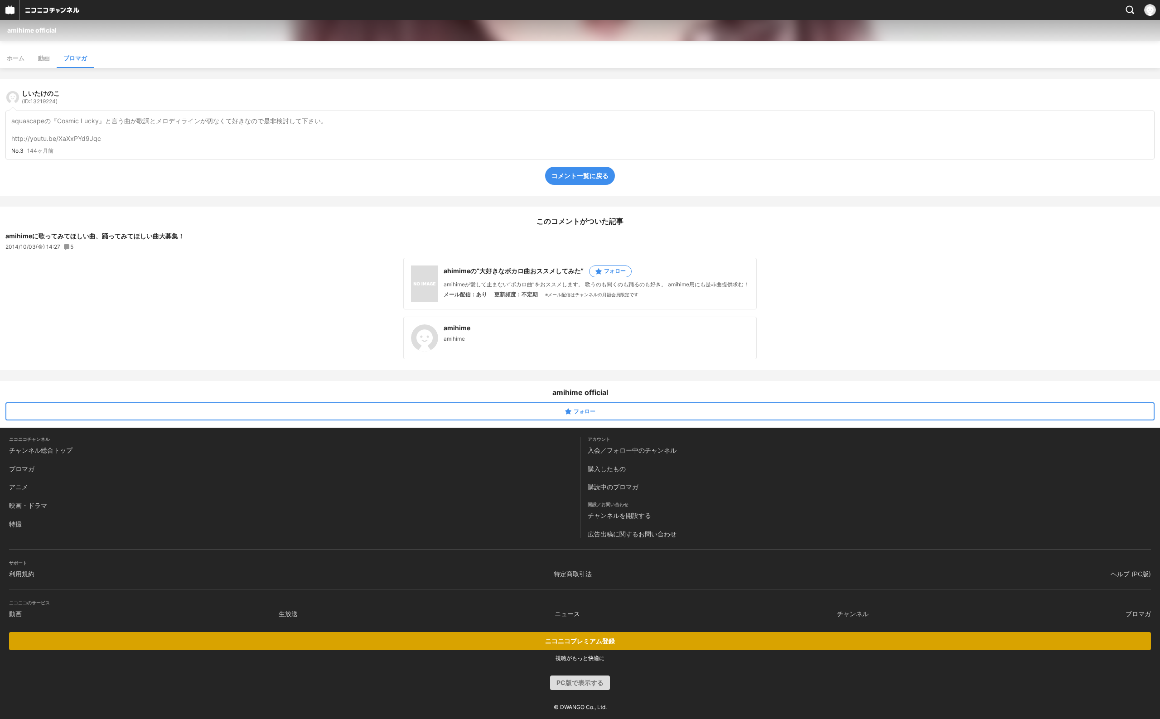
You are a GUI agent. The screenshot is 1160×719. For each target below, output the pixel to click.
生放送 (288, 614)
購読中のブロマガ (613, 487)
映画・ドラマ (28, 505)
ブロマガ (75, 58)
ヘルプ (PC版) (1131, 574)
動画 (44, 58)
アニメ (18, 487)
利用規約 (21, 574)
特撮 (15, 524)
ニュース (567, 614)
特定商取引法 (573, 574)
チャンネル (853, 614)
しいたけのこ (41, 97)
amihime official (32, 30)
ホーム (15, 58)
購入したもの (607, 469)
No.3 (17, 151)
